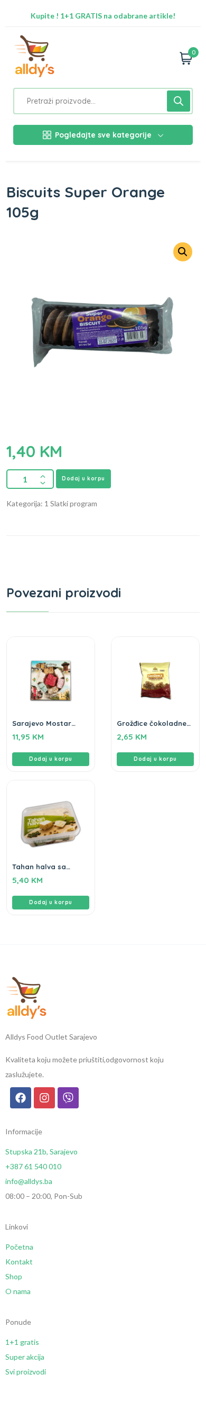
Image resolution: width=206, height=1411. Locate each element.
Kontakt (19, 1261)
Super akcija (24, 1356)
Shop (13, 1276)
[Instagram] (44, 1097)
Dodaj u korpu (83, 478)
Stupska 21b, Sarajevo (41, 1151)
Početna (19, 1246)
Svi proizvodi (25, 1371)
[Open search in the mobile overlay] (103, 101)
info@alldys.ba (28, 1181)
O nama (18, 1291)
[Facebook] (20, 1097)
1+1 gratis (22, 1341)
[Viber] (68, 1097)
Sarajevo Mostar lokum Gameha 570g (48, 723)
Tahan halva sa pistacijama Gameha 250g (49, 866)
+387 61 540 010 (33, 1166)
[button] (50, 759)
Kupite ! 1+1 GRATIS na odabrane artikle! (103, 15)
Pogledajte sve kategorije (103, 135)
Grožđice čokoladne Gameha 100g (151, 723)
